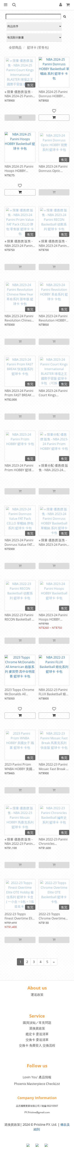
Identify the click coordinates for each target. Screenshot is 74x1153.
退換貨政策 (37, 1028)
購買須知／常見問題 (37, 1022)
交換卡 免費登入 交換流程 (37, 1045)
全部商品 (15, 47)
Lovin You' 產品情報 (37, 1077)
